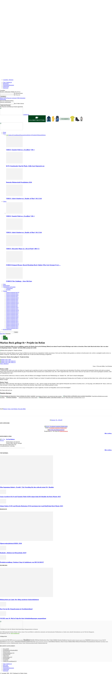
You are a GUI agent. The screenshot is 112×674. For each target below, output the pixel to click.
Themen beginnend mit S (12, 318)
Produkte (8, 289)
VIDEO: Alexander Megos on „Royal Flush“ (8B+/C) (22, 248)
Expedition (3, 641)
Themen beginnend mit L (12, 309)
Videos (4, 201)
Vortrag (24, 643)
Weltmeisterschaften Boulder (32, 643)
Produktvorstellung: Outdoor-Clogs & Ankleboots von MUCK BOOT (22, 562)
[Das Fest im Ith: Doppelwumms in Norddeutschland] (3, 606)
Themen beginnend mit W (12, 324)
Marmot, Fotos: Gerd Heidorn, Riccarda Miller (14, 409)
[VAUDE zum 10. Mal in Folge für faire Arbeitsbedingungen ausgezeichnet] (3, 615)
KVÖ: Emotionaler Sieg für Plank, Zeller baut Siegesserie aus (25, 166)
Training (20, 643)
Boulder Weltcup (35, 640)
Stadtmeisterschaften (14, 643)
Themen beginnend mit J (12, 306)
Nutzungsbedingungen (8, 85)
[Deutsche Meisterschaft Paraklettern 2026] (14, 179)
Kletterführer (41, 641)
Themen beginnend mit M (12, 310)
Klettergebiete (6, 285)
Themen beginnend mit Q (12, 315)
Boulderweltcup (43, 640)
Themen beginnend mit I (12, 304)
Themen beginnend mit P (12, 314)
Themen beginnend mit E (12, 299)
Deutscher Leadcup (71, 640)
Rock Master (103, 641)
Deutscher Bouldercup (62, 640)
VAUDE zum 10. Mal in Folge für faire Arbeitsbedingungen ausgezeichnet (23, 618)
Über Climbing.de (7, 82)
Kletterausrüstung (63, 431)
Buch (48, 640)
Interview (32, 641)
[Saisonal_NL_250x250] (56, 420)
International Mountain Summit (22, 641)
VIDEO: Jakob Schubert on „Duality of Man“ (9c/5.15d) (24, 198)
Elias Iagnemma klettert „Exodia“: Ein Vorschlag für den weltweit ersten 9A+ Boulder (27, 487)
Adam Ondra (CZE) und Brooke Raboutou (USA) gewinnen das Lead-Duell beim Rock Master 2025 (31, 506)
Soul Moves (8, 643)
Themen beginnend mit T (12, 319)
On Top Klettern (10, 439)
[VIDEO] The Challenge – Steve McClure (19, 281)
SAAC (107, 641)
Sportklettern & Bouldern (31, 135)
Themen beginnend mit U (12, 321)
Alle (7, 135)
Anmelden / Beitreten (8, 79)
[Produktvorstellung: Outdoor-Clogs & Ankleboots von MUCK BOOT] (3, 559)
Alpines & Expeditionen (14, 135)
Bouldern (26, 640)
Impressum (5, 87)
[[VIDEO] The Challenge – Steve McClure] (14, 278)
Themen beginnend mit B (12, 295)
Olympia (66, 641)
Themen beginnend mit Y (12, 326)
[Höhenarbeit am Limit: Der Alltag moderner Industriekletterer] (26, 596)
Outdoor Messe (71, 641)
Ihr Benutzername (18, 93)
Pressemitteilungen (91, 641)
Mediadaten (6, 83)
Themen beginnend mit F (12, 300)
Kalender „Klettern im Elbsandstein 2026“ (13, 553)
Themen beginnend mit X (12, 325)
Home (4, 132)
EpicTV (104, 640)
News (4, 133)
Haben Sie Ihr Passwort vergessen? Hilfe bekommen (12, 98)
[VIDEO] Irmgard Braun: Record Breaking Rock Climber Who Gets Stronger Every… (33, 265)
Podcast (78, 641)
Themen (5, 291)
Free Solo (8, 641)
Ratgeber (98, 641)
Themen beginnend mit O (12, 313)
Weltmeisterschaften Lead (42, 643)
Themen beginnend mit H (12, 303)
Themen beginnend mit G (12, 302)
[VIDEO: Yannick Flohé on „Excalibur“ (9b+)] (14, 146)
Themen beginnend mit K (12, 307)
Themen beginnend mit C (12, 296)
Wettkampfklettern (41, 135)
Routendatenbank (7, 329)
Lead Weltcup (51, 641)
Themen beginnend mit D (12, 298)
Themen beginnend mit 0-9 (12, 292)
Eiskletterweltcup (94, 640)
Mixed (62, 641)
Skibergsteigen (3, 643)
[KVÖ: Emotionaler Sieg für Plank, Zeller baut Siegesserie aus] (14, 163)
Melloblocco (58, 641)
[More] (35, 412)
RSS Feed (5, 665)
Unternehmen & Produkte (9, 287)
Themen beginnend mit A (12, 293)
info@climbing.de (15, 633)
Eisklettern (88, 640)
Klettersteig (46, 641)
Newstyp (5, 337)
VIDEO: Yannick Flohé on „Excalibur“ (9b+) (20, 150)
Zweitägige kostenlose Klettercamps (58, 428)
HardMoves (12, 641)
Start (1, 333)
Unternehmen (9, 288)
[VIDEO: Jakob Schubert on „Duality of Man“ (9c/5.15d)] (14, 195)
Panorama (22, 135)
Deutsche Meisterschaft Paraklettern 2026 (19, 182)
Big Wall (10, 640)
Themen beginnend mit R (12, 317)
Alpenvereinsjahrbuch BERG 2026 (11, 543)
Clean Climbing (53, 640)
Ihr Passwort (17, 95)
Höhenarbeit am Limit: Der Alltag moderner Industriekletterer (19, 599)
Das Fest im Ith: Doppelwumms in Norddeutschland (16, 609)
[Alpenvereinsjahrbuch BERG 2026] (26, 540)
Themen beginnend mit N (12, 311)
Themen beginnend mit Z (12, 328)
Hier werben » (108, 433)
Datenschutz (6, 86)
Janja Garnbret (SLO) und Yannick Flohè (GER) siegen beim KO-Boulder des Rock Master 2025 (30, 496)
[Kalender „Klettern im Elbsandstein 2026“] (3, 549)
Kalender (37, 641)
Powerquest (83, 641)
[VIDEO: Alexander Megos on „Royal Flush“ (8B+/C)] (14, 245)
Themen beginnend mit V (12, 322)
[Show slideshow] (4, 363)
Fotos (4, 284)
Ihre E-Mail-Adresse (19, 103)
